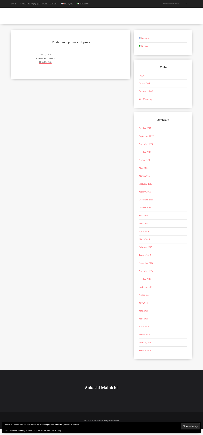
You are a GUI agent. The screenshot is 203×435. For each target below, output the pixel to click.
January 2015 (145, 255)
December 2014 (146, 263)
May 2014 (143, 319)
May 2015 (143, 223)
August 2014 (144, 295)
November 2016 (146, 144)
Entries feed (144, 83)
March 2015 (144, 239)
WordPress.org (145, 99)
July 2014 (143, 303)
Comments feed (146, 91)
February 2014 (145, 342)
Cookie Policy (56, 430)
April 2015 (144, 231)
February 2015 (145, 247)
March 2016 (144, 176)
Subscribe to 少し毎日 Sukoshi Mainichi (38, 4)
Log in (142, 75)
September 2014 (146, 287)
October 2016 (145, 152)
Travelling (45, 62)
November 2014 (146, 271)
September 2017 (146, 136)
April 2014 (144, 326)
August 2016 (144, 160)
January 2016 (145, 192)
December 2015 (146, 200)
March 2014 (144, 334)
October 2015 (145, 207)
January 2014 (145, 350)
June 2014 (143, 311)
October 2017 (145, 128)
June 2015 (143, 215)
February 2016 (145, 184)
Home (13, 4)
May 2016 (143, 168)
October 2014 (145, 279)
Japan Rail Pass (45, 58)
